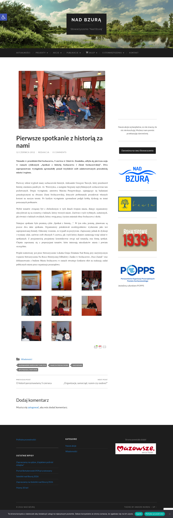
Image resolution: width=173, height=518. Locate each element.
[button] (3, 17)
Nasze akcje (70, 445)
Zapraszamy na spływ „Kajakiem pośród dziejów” (34, 463)
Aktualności (23, 53)
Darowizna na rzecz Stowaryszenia (137, 150)
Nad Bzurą (86, 19)
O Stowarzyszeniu (112, 53)
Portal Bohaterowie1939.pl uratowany (34, 470)
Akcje (56, 53)
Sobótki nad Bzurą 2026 (27, 476)
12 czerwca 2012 (25, 152)
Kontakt (134, 53)
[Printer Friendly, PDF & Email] (100, 347)
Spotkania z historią (28, 370)
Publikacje (72, 53)
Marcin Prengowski (59, 365)
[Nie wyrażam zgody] (169, 514)
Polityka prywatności (26, 439)
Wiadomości (26, 359)
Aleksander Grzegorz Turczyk (32, 365)
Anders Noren (142, 507)
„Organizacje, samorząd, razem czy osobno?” (85, 381)
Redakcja (43, 152)
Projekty (41, 53)
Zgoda (139, 514)
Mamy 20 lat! (22, 487)
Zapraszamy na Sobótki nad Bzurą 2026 (34, 482)
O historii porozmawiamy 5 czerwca (34, 381)
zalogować (33, 407)
